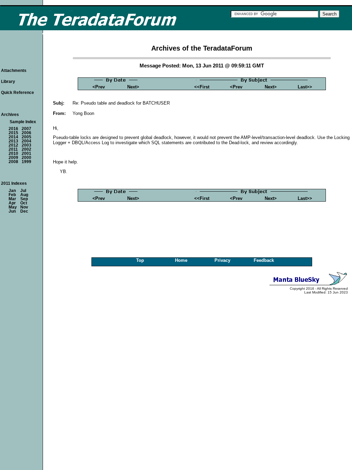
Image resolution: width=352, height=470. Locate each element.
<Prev (98, 86)
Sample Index (23, 122)
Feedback (264, 260)
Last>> (305, 86)
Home (181, 260)
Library (8, 81)
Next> (133, 86)
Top (140, 260)
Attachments (13, 70)
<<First (201, 86)
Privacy (222, 260)
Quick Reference (17, 92)
